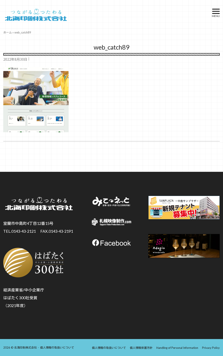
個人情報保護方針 (141, 347)
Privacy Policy (211, 347)
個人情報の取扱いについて (57, 347)
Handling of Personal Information (177, 347)
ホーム (7, 32)
